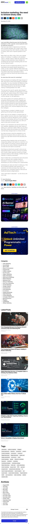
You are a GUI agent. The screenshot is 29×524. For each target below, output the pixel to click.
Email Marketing (7, 289)
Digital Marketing (7, 293)
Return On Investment (8, 268)
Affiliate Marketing (7, 303)
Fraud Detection (7, 287)
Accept (14, 520)
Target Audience (23, 472)
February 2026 (6, 494)
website (24, 474)
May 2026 (5, 489)
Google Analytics (7, 286)
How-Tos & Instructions (8, 283)
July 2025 (5, 503)
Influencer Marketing (8, 281)
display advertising (6, 457)
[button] (27, 509)
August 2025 (6, 501)
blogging (19, 449)
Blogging (5, 299)
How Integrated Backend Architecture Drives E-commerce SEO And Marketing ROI (14, 327)
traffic (3, 474)
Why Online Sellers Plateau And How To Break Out (13, 394)
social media (4, 472)
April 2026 (5, 491)
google (11, 459)
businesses (18, 451)
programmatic (5, 469)
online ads (13, 465)
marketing (13, 187)
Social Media (6, 265)
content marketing (5, 453)
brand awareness (5, 451)
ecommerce (13, 457)
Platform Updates (7, 271)
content (24, 451)
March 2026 (5, 492)
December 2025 (7, 495)
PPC (18, 467)
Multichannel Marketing (8, 277)
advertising (4, 449)
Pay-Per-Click (6, 272)
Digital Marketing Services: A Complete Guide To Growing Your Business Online (14, 372)
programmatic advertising (14, 469)
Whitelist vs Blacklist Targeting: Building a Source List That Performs (14, 416)
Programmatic (6, 269)
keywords (4, 461)
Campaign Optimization (8, 296)
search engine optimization (7, 471)
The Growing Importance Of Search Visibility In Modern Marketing (13, 350)
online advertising (20, 465)
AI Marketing (6, 301)
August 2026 (6, 485)
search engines (18, 471)
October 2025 (6, 498)
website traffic (5, 476)
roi (22, 469)
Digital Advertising (5, 455)
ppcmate (23, 467)
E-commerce (6, 290)
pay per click (13, 467)
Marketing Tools (6, 280)
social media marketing (13, 472)
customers (20, 453)
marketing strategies (6, 463)
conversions (13, 453)
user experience (9, 474)
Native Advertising (7, 275)
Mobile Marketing (7, 278)
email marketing (5, 459)
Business (13, 451)
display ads (22, 455)
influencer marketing (19, 459)
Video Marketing (7, 263)
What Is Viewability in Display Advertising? (12, 438)
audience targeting (12, 449)
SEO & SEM (6, 266)
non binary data (20, 187)
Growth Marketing (7, 284)
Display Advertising (7, 292)
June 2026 (5, 488)
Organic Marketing (7, 274)
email (19, 457)
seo (23, 471)
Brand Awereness (7, 298)
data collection (7, 187)
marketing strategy (16, 463)
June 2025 (5, 504)
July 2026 (5, 486)
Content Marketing (7, 295)
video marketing (17, 474)
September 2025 (7, 500)
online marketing (5, 467)
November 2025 (7, 497)
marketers (9, 461)
